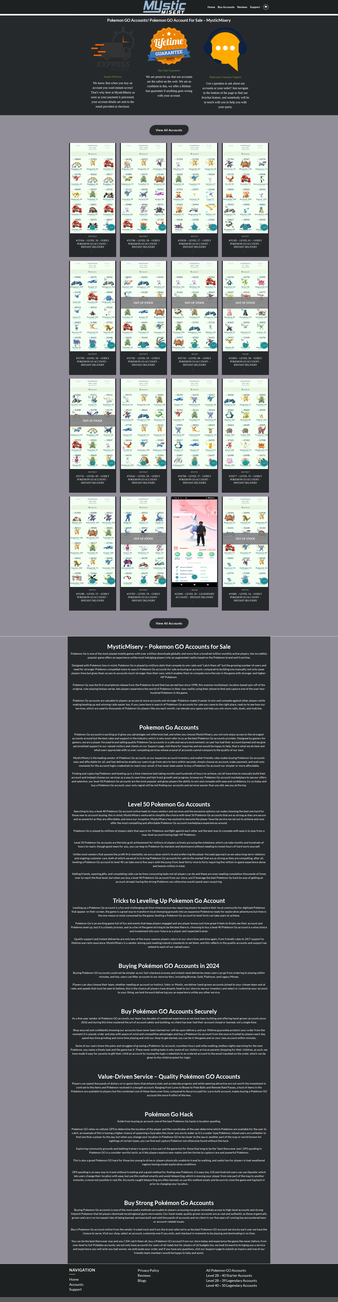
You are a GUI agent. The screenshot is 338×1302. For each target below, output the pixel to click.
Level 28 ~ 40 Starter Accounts (229, 1275)
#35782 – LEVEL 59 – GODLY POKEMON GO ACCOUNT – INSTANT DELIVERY (143, 361)
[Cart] (266, 7)
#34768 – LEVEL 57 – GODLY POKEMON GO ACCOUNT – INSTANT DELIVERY (194, 479)
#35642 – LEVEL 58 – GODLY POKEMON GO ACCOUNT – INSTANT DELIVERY (143, 479)
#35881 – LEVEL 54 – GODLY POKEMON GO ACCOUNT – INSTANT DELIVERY (245, 597)
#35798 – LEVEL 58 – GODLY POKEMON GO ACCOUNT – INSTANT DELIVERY (143, 244)
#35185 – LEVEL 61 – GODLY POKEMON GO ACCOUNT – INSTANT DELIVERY (245, 244)
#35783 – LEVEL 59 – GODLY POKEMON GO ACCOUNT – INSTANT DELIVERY (143, 597)
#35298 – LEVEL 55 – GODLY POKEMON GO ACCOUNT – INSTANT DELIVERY (92, 597)
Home (74, 1279)
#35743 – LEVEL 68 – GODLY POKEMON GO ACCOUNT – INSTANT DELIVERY (194, 361)
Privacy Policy (148, 1270)
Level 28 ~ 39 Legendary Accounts (231, 1280)
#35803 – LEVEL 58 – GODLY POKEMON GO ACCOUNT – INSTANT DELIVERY (245, 361)
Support (75, 1289)
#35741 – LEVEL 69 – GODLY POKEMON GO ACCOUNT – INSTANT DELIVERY (92, 479)
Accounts (76, 1284)
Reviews (144, 1275)
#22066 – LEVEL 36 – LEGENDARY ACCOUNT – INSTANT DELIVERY (194, 595)
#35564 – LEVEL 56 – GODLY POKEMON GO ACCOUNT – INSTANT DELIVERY (92, 244)
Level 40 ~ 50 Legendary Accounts (231, 1285)
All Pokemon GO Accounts (226, 1270)
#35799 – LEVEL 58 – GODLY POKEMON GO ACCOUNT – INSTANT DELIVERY (92, 361)
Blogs (142, 1280)
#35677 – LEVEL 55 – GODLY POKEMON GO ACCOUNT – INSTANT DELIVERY (245, 479)
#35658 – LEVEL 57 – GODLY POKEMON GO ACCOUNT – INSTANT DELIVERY (194, 244)
